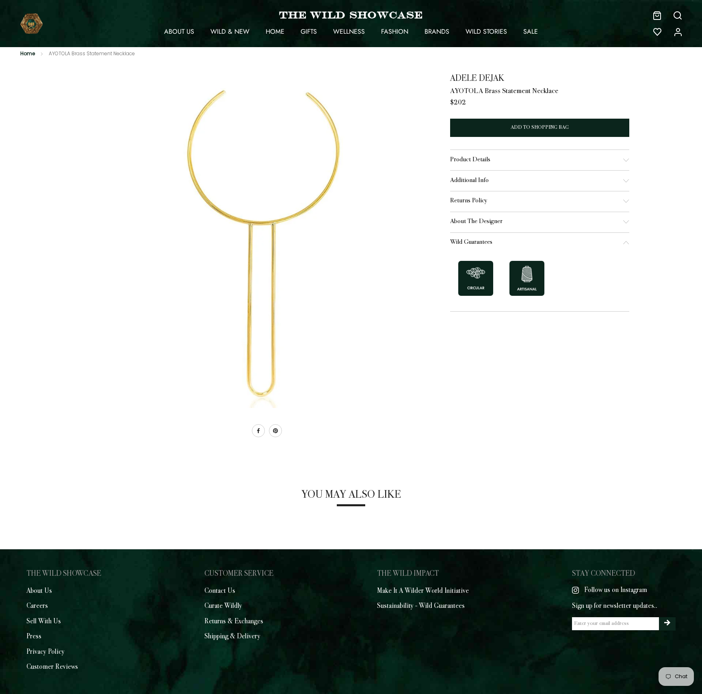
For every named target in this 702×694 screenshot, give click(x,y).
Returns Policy (468, 201)
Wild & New (229, 31)
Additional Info (469, 181)
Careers (37, 606)
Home (275, 31)
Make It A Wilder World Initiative (423, 591)
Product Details (470, 160)
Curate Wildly (223, 606)
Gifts (309, 31)
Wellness (349, 31)
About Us (179, 31)
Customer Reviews (52, 667)
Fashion (394, 31)
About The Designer (476, 222)
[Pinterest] (275, 430)
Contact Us (219, 591)
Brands (437, 31)
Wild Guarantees (471, 242)
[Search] (678, 15)
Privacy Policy (45, 652)
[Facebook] (258, 430)
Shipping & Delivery (232, 636)
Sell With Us (43, 621)
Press (33, 636)
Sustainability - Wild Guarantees (421, 606)
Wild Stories (486, 31)
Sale (530, 31)
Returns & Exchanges (233, 621)
